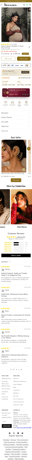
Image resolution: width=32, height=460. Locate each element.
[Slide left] (3, 148)
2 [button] (13, 370)
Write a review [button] (16, 255)
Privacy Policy (6, 389)
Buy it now (23, 59)
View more (16, 180)
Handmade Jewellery (19, 449)
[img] (5, 267)
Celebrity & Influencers (19, 381)
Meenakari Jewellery (22, 445)
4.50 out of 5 (21, 237)
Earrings (15, 396)
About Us (16, 378)
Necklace (16, 393)
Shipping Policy (6, 378)
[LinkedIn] (18, 433)
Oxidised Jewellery (9, 445)
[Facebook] (9, 433)
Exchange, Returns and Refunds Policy (6, 383)
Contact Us (16, 390)
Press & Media (17, 384)
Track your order (18, 405)
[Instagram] (13, 433)
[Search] (24, 4)
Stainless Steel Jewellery (12, 452)
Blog (14, 387)
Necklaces (6, 440)
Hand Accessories (18, 402)
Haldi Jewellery (19, 459)
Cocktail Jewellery (14, 456)
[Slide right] (28, 148)
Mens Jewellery (16, 454)
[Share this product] (29, 47)
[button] (1, 4)
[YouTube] (22, 433)
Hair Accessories (18, 399)
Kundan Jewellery (22, 442)
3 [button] (16, 370)
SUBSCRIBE (6, 426)
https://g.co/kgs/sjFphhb (24, 427)
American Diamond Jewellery (14, 447)
